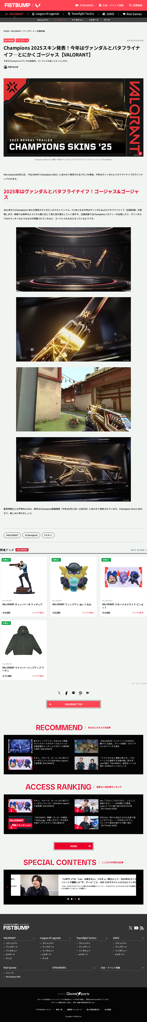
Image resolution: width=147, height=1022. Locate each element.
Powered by (61, 994)
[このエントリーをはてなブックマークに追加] (87, 693)
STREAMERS (86, 5)
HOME (6, 31)
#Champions (31, 535)
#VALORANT (12, 535)
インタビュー (78, 20)
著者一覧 (59, 1009)
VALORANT (16, 31)
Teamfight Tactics (86, 938)
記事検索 (137, 5)
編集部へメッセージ (74, 1009)
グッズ (107, 20)
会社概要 (108, 1009)
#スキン (48, 535)
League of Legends (50, 938)
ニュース (10, 973)
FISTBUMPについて (43, 1009)
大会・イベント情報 (113, 5)
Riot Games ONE (13, 977)
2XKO (116, 938)
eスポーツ (93, 20)
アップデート (60, 20)
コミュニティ (43, 20)
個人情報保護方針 (93, 1009)
